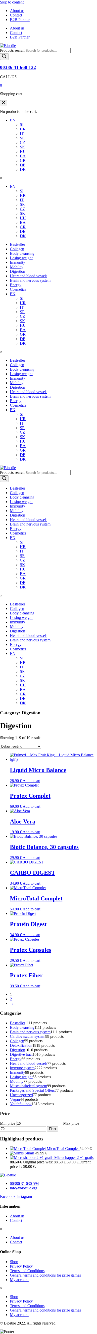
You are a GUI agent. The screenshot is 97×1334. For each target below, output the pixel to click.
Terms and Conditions (27, 1271)
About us (17, 10)
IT (22, 133)
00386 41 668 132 (18, 67)
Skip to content (12, 2)
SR (22, 138)
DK (23, 169)
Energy (15, 285)
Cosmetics (18, 289)
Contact (16, 15)
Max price (71, 1123)
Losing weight (21, 258)
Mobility (16, 267)
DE (22, 165)
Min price (7, 1123)
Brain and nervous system (30, 280)
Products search (12, 50)
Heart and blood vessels (28, 276)
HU (23, 151)
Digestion (17, 271)
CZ (22, 142)
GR (23, 160)
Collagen (17, 249)
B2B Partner (20, 19)
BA (23, 156)
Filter (52, 1129)
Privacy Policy (21, 1266)
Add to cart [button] (31, 781)
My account (19, 1280)
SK (22, 147)
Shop (14, 1262)
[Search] (4, 56)
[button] (3, 102)
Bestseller (17, 244)
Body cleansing (22, 253)
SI (21, 124)
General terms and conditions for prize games (45, 1275)
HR (23, 129)
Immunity (17, 262)
